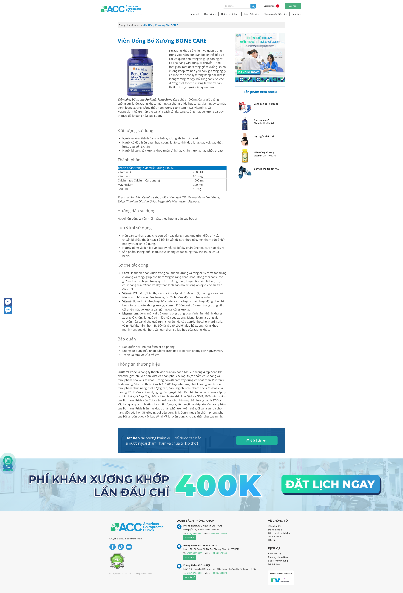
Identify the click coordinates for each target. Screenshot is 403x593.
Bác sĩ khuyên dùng (278, 560)
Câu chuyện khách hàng (280, 533)
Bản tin (295, 14)
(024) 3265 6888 (194, 573)
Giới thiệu (209, 14)
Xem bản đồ (190, 538)
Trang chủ (194, 14)
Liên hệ (271, 540)
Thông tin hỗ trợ (229, 14)
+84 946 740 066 (219, 533)
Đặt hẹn (293, 6)
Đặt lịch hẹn (258, 440)
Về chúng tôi (274, 526)
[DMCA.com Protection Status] (117, 561)
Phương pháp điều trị (274, 14)
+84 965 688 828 (219, 573)
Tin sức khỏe (274, 536)
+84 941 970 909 (219, 553)
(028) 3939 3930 (194, 533)
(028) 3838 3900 (194, 553)
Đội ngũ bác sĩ (275, 529)
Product (136, 25)
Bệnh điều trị (250, 14)
